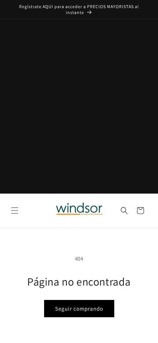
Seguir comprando (79, 308)
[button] (15, 210)
